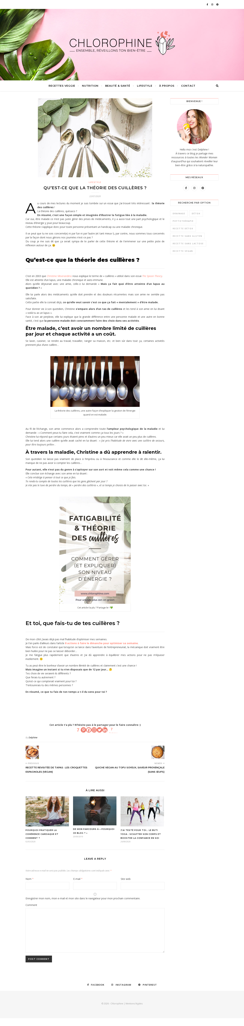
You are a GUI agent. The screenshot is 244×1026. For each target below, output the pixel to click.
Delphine (33, 737)
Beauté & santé (117, 85)
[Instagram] (94, 730)
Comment (31, 905)
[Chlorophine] (122, 42)
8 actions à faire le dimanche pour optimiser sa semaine (101, 643)
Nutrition (90, 85)
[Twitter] (99, 730)
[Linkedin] (105, 730)
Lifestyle (144, 85)
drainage (179, 213)
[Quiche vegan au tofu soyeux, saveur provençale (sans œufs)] (158, 752)
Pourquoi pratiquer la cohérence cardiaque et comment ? (42, 834)
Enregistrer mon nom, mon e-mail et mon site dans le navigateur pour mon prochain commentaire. (83, 898)
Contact (188, 85)
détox (196, 213)
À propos (166, 85)
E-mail (78, 879)
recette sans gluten (187, 236)
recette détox (183, 228)
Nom (30, 879)
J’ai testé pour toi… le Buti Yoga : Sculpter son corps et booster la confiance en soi (141, 834)
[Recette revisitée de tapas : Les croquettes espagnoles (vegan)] (32, 752)
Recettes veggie (62, 85)
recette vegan (183, 251)
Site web (126, 879)
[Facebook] (88, 730)
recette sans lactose (188, 243)
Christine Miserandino (59, 276)
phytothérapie (183, 221)
